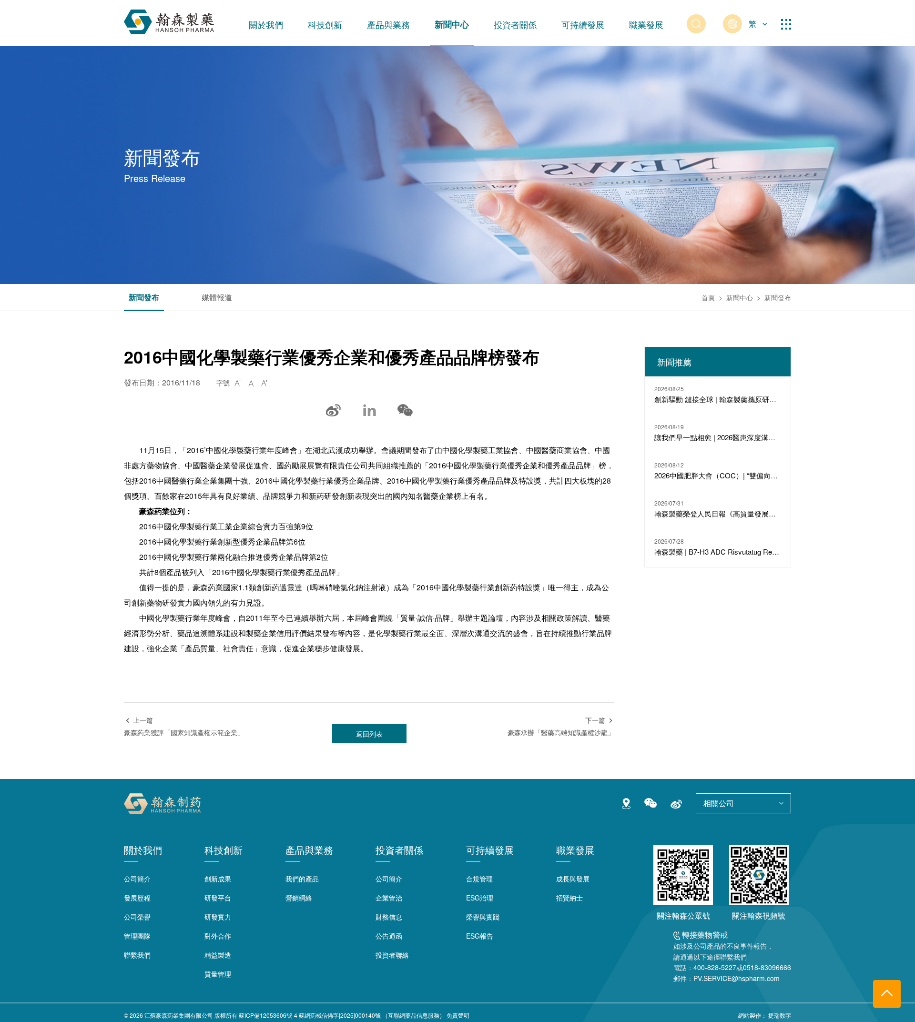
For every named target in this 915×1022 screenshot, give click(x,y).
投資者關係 (515, 24)
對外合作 (217, 936)
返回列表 (369, 734)
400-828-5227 (714, 967)
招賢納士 (569, 897)
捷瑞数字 (779, 1015)
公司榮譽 (137, 916)
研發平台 (217, 897)
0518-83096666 (767, 967)
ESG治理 (479, 897)
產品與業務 (388, 24)
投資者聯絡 (392, 955)
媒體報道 (217, 298)
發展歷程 (137, 897)
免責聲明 (458, 1015)
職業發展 (646, 24)
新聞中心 (452, 24)
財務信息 (389, 916)
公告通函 (389, 936)
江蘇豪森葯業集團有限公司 (178, 1015)
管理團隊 (137, 936)
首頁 (708, 297)
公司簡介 (137, 878)
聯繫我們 (137, 955)
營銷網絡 (298, 897)
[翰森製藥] (169, 20)
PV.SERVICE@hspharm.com (736, 978)
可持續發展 (582, 24)
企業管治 (389, 897)
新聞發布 (144, 298)
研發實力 (217, 916)
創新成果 (217, 878)
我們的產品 (302, 878)
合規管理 (479, 878)
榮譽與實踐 (482, 916)
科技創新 (325, 24)
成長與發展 (573, 878)
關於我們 (266, 24)
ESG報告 (479, 936)
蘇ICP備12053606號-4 (268, 1015)
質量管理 (217, 974)
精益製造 (217, 955)
